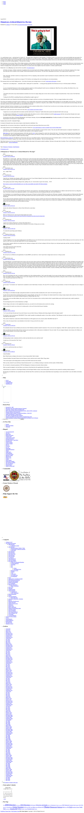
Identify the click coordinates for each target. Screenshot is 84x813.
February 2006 (9, 769)
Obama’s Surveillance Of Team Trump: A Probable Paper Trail (19, 416)
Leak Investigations (12, 596)
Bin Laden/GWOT (12, 561)
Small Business (16, 146)
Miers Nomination (15, 585)
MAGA (10, 600)
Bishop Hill (8, 434)
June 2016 (8, 640)
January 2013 (8, 671)
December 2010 (9, 701)
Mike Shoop (5, 133)
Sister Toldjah (8, 460)
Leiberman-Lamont (15, 545)
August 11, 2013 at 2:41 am (9, 212)
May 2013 (8, 666)
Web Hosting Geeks (15, 811)
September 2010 (9, 704)
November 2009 (9, 716)
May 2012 (8, 680)
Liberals (36, 807)
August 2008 (8, 734)
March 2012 (8, 683)
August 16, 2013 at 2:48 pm (9, 259)
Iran (12, 565)
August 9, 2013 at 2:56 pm (8, 176)
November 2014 (9, 646)
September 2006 (9, 761)
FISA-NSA (10, 587)
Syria (12, 572)
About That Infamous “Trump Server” (14, 414)
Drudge (7, 424)
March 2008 (8, 740)
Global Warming (11, 590)
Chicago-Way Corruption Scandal (15, 578)
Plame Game (11, 606)
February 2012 (9, 684)
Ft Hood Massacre (15, 563)
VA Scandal (10, 614)
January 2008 (8, 742)
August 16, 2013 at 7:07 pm (9, 273)
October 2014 (8, 647)
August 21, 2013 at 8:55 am (9, 290)
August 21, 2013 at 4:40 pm (9, 310)
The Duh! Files (9, 622)
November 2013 (9, 659)
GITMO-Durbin (11, 589)
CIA (50, 805)
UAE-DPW (13, 574)
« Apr (4, 799)
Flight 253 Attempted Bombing (17, 562)
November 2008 (9, 730)
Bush (48, 805)
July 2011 (8, 692)
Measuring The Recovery (13, 601)
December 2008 (9, 729)
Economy (77, 805)
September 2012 (9, 676)
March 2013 (8, 669)
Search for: (5, 419)
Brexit (9, 577)
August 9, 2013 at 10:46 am (9, 156)
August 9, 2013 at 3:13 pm (8, 188)
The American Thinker (10, 462)
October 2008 (8, 731)
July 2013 (8, 664)
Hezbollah (13, 564)
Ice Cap (7, 447)
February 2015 (9, 644)
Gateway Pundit (9, 443)
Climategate (53, 805)
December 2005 (9, 771)
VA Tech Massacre (12, 615)
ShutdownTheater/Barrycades (14, 608)
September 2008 (9, 732)
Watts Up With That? (10, 466)
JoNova (7, 450)
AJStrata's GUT (9, 542)
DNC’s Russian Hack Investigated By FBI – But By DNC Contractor (21, 410)
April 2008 (8, 738)
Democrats (67, 805)
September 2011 (9, 690)
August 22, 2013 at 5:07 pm (9, 335)
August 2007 (8, 748)
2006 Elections (11, 544)
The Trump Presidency (13, 611)
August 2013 (8, 663)
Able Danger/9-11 (12, 558)
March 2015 (8, 643)
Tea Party (23, 809)
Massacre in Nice (14, 570)
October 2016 (8, 636)
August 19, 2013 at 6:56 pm (9, 282)
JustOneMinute (9, 453)
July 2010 (8, 706)
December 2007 (9, 743)
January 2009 (8, 728)
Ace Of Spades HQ (10, 431)
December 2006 (9, 757)
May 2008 (8, 737)
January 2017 (8, 632)
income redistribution (13, 142)
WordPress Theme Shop (6, 811)
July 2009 (8, 721)
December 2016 (9, 633)
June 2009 (8, 722)
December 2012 (9, 672)
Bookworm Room (9, 435)
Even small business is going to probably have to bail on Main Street (47, 127)
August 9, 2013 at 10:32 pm (9, 205)
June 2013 (8, 665)
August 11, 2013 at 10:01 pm (9, 228)
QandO (7, 459)
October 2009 (8, 717)
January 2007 (8, 756)
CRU (63, 805)
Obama (46, 807)
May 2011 (8, 695)
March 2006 (8, 768)
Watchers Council (9, 623)
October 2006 (8, 760)
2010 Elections (11, 551)
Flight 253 (4, 807)
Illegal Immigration (12, 594)
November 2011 (9, 688)
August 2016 (8, 638)
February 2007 (9, 755)
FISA (82, 805)
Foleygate (10, 588)
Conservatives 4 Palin (10, 437)
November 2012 (9, 673)
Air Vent (7, 433)
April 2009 (8, 724)
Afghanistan (39, 805)
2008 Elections (11, 546)
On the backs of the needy (51, 81)
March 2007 (8, 754)
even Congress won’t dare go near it (34, 109)
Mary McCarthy (14, 597)
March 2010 (8, 711)
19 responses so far (4, 149)
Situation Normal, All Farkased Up (13, 412)
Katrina (9, 595)
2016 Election (32, 805)
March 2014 (8, 656)
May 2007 (8, 751)
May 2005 (8, 780)
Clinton (57, 805)
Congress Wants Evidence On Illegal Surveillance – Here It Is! (19, 413)
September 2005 (9, 775)
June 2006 (8, 764)
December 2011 (9, 686)
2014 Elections (11, 555)
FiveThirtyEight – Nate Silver (12, 440)
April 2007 (8, 753)
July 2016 (8, 639)
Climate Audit (9, 436)
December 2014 (9, 645)
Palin (63, 807)
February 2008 (9, 741)
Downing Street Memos (13, 581)
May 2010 (8, 709)
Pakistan (13, 571)
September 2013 (9, 662)
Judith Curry (8, 451)
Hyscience (8, 446)
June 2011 (8, 693)
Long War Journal (9, 454)
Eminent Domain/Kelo (13, 582)
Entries (8, 381)
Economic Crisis (72, 805)
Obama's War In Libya (13, 603)
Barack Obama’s (19, 115)
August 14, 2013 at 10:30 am (9, 235)
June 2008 (8, 736)
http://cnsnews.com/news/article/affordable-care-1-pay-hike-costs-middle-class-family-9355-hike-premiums (25, 184)
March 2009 (8, 725)
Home (4, 1)
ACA (34, 133)
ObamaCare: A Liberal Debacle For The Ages (16, 22)
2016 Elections (11, 556)
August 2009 (8, 719)
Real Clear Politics (9, 425)
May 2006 (8, 766)
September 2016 (9, 637)
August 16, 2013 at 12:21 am (9, 252)
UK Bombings (14, 576)
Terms (4, 4)
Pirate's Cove (8, 457)
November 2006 (9, 758)
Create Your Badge (6, 402)
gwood (7, 324)
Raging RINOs (9, 621)
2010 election (18, 805)
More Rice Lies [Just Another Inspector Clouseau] (16, 408)
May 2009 (8, 723)
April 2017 (8, 630)
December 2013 (9, 658)
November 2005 (9, 773)
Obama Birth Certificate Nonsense (18, 549)
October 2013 (8, 660)
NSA (43, 807)
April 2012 (8, 682)
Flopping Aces (9, 441)
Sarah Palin (13, 550)
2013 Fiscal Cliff (11, 554)
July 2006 (8, 763)
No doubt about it (30, 67)
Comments (9, 382)
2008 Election (10, 805)
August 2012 (8, 677)
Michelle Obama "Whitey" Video (18, 548)
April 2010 (8, 710)
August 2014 (8, 650)
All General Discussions (22, 24)
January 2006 (8, 770)
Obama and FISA (12, 602)
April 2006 (8, 767)
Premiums (10, 146)
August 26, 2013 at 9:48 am (9, 351)
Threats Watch (9, 464)
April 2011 (8, 696)
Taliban (19, 809)
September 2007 (9, 747)
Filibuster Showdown (12, 584)
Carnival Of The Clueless (11, 616)
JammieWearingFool (10, 449)
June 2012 (8, 679)
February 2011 (9, 698)
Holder (27, 807)
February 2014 (9, 657)
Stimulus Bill (13, 809)
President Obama (75, 807)
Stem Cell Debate (12, 610)
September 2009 (9, 718)
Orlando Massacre (9, 620)
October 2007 (8, 745)
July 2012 (8, 678)
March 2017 (8, 631)
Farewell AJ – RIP (9, 407)
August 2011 (8, 691)
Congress (60, 805)
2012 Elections (11, 552)
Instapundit (8, 448)
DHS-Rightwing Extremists (14, 580)
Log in (7, 380)
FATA (80, 805)
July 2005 (8, 777)
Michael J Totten (9, 455)
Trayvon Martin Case (12, 613)
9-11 (4, 805)
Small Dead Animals (10, 461)
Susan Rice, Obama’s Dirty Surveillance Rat (15, 409)
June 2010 (8, 708)
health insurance (57, 114)
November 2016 (9, 634)
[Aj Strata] (7, 401)
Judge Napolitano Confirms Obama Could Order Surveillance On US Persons (22, 417)
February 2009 (9, 727)
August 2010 (8, 705)
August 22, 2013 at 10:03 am (9, 325)
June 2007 (8, 750)
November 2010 (9, 702)
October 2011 (8, 689)
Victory (36, 809)
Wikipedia (8, 426)
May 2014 (8, 653)
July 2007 (8, 749)
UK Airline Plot (14, 575)
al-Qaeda (44, 805)
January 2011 (8, 699)
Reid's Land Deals (12, 607)
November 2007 (9, 744)
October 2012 (8, 675)
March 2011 (8, 697)
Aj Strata (4, 386)
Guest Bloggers (9, 619)
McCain (40, 807)
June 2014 (8, 652)
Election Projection (10, 438)
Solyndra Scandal (12, 609)
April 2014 (8, 654)
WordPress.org (9, 383)
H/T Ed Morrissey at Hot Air (7, 137)
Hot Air (7, 444)
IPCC (29, 807)
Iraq (12, 567)
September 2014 (9, 649)
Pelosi (66, 807)
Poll (68, 807)
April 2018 (8, 628)
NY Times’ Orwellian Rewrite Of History (14, 415)
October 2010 (8, 703)
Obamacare (29, 24)
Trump (26, 809)
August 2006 (8, 762)
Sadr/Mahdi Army (17, 569)
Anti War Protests (12, 559)
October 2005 (8, 774)
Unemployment (31, 809)
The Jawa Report (9, 463)
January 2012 (8, 685)
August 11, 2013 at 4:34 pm (9, 220)
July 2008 (8, 735)
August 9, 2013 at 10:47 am (9, 169)
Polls (70, 807)
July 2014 (8, 651)
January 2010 (8, 714)
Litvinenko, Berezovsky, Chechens (15, 598)
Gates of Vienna (9, 442)
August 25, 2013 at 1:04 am (9, 344)
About (4, 2)
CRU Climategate (14, 593)
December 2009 (9, 715)
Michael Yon (8, 456)
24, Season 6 (11, 557)
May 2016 (8, 641)
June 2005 (8, 779)
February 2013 (9, 670)
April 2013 (8, 667)
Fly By (7, 617)
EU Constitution (11, 583)
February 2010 (9, 712)
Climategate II (14, 591)
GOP (25, 807)
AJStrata (8, 24)
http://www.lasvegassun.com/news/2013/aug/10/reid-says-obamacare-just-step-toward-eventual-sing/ (24, 216)
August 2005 (8, 776)
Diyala (15, 568)
